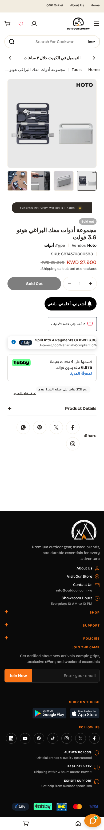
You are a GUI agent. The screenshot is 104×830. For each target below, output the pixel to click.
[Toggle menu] (96, 23)
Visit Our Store (79, 576)
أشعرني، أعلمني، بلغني (66, 303)
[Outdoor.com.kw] (84, 521)
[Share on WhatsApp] (23, 427)
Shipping (49, 268)
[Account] (34, 23)
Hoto (92, 245)
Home (95, 5)
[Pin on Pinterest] (39, 427)
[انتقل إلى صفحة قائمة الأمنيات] (21, 23)
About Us (77, 5)
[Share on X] (56, 427)
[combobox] (52, 41)
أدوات (49, 245)
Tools (77, 69)
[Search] (12, 42)
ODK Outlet (54, 5)
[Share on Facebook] (72, 427)
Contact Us (82, 584)
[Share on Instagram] (72, 443)
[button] (94, 58)
